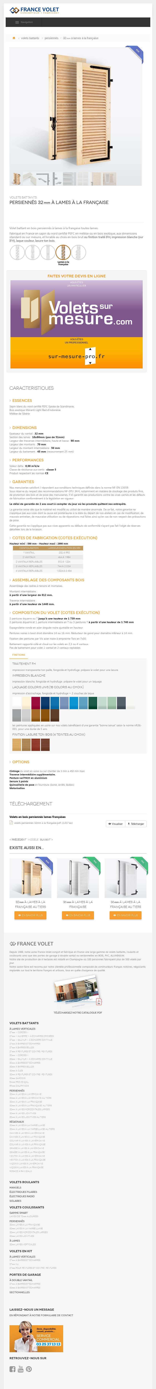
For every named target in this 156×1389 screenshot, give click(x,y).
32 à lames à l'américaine (25, 1094)
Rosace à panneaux (21, 1171)
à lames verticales (22, 1028)
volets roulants (24, 1182)
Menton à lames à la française (27, 1160)
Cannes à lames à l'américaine (27, 1133)
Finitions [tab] (18, 654)
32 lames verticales (23, 1244)
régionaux (17, 1121)
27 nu (14, 1264)
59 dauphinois (19, 1086)
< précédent (18, 839)
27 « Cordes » (19, 1032)
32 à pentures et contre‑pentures (31, 1074)
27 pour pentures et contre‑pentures (33, 1268)
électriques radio (22, 1196)
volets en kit (21, 1251)
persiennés (17, 1090)
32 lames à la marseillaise (26, 1228)
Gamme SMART (19, 1212)
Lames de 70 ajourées (24, 1216)
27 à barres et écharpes (25, 1044)
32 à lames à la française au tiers (31, 1105)
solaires (15, 1200)
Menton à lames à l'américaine (27, 1156)
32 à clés (16, 1070)
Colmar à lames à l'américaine (27, 1141)
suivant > (46, 839)
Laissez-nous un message (32, 1310)
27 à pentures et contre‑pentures (31, 1051)
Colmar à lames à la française (27, 1144)
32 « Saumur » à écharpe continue (31, 1059)
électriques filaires (23, 1192)
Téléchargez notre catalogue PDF (78, 1012)
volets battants (24, 1023)
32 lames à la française (25, 1225)
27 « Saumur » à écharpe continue (31, 1040)
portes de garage (25, 1275)
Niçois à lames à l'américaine (26, 1163)
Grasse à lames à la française (27, 1152)
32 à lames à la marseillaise (27, 1125)
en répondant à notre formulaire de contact (41, 1315)
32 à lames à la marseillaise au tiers (32, 1129)
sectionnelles (20, 1292)
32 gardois (17, 1078)
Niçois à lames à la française (27, 1167)
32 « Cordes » (19, 1055)
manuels (15, 1187)
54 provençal (19, 1082)
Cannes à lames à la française (27, 1137)
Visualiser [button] (117, 824)
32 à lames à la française (26, 1102)
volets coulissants (27, 1207)
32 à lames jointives (23, 1113)
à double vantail (21, 1280)
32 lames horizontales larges (29, 1232)
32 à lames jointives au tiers (28, 1117)
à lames (15, 1240)
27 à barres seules (22, 1047)
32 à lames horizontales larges (30, 1109)
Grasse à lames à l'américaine (27, 1148)
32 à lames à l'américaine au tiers (30, 1098)
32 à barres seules (22, 1067)
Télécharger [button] (137, 824)
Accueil (14, 38)
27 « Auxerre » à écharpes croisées (32, 1036)
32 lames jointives (22, 1236)
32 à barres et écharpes (25, 1063)
